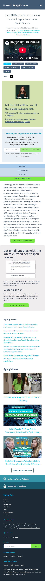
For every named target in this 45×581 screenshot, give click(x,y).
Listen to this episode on (20, 119)
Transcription (22, 170)
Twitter (13, 556)
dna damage (31, 64)
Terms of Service (24, 572)
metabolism (18, 64)
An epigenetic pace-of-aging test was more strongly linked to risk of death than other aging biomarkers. (21, 340)
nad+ (7, 71)
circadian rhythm (11, 67)
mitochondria (28, 67)
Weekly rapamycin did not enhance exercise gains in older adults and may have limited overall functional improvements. (21, 349)
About (5, 509)
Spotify (23, 565)
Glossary (22, 174)
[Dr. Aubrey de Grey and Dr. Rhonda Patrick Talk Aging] (22, 385)
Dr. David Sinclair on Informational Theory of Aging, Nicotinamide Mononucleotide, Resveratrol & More (23, 32)
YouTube (6, 565)
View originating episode (22, 241)
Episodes (6, 502)
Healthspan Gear (8, 512)
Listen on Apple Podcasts (18, 479)
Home (5, 499)
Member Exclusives (23, 178)
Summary (22, 166)
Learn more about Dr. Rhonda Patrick (29, 528)
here (16, 537)
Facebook (19, 556)
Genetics (6, 515)
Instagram (6, 556)
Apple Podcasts (14, 565)
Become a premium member (16, 305)
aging (7, 64)
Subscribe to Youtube (17, 486)
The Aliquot (6, 507)
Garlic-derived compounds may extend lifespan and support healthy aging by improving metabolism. (21, 358)
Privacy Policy (12, 572)
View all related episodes (22, 470)
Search (36, 546)
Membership (7, 504)
